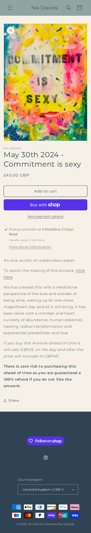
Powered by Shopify (59, 524)
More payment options (46, 216)
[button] (9, 7)
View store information (30, 247)
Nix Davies (36, 524)
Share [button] (13, 400)
